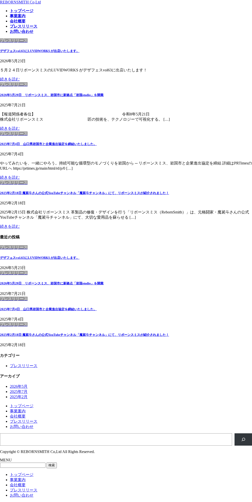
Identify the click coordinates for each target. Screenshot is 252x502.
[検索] (243, 439)
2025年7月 (19, 391)
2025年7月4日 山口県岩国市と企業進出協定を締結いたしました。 (48, 144)
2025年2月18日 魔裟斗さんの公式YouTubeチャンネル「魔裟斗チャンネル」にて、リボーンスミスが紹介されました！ (84, 193)
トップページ (21, 406)
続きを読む (10, 79)
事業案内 (18, 411)
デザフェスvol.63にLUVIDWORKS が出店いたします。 (39, 51)
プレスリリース (23, 366)
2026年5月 (19, 386)
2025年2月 (19, 397)
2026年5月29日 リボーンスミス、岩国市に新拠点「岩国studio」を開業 (52, 95)
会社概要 (18, 416)
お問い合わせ (21, 426)
